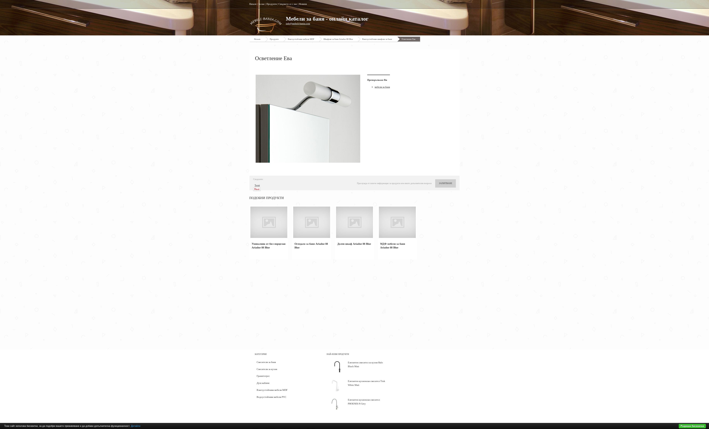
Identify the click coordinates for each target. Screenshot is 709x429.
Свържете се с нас (287, 4)
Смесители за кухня (267, 369)
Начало (253, 4)
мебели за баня (382, 87)
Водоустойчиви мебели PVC (271, 397)
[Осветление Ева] (308, 119)
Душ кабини (263, 383)
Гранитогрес (263, 376)
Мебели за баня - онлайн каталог (327, 19)
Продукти (271, 4)
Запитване (445, 183)
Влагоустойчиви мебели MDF (301, 39)
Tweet (257, 185)
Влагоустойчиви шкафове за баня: (377, 39)
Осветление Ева (408, 39)
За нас (261, 4)
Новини (303, 4)
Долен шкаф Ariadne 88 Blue (354, 244)
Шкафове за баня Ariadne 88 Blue (338, 39)
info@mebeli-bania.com (298, 23)
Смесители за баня (266, 362)
